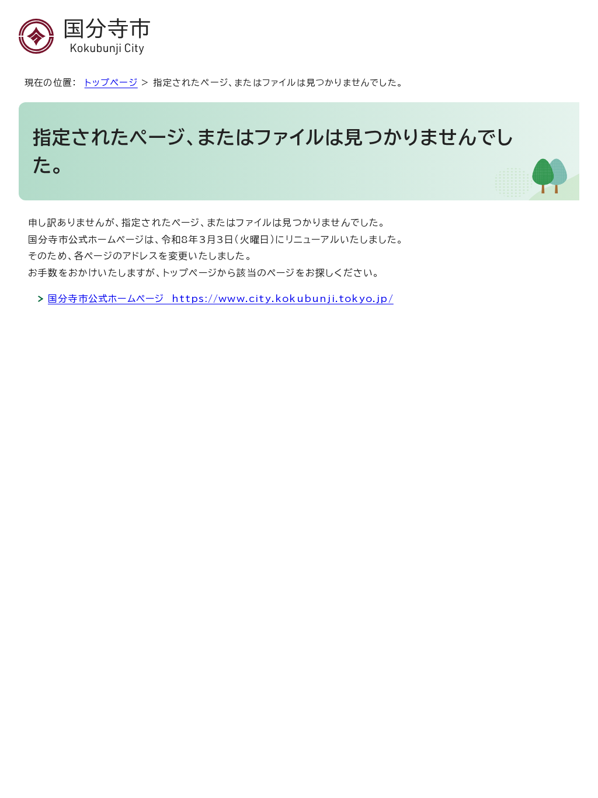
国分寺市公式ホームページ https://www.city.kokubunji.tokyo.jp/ (221, 298)
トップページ (111, 82)
